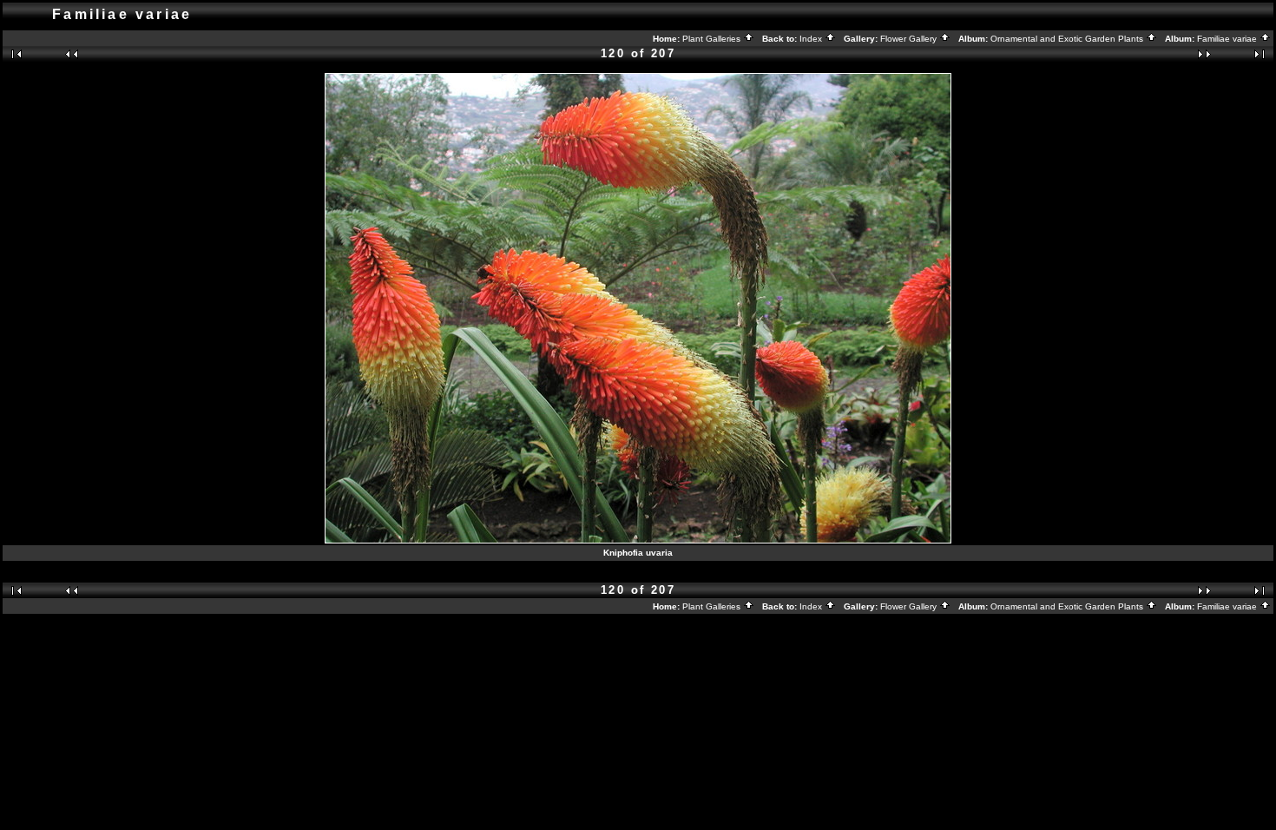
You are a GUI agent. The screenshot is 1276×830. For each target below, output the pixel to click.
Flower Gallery (909, 38)
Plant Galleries (712, 38)
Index (812, 38)
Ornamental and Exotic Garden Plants (1068, 38)
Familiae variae (1228, 38)
